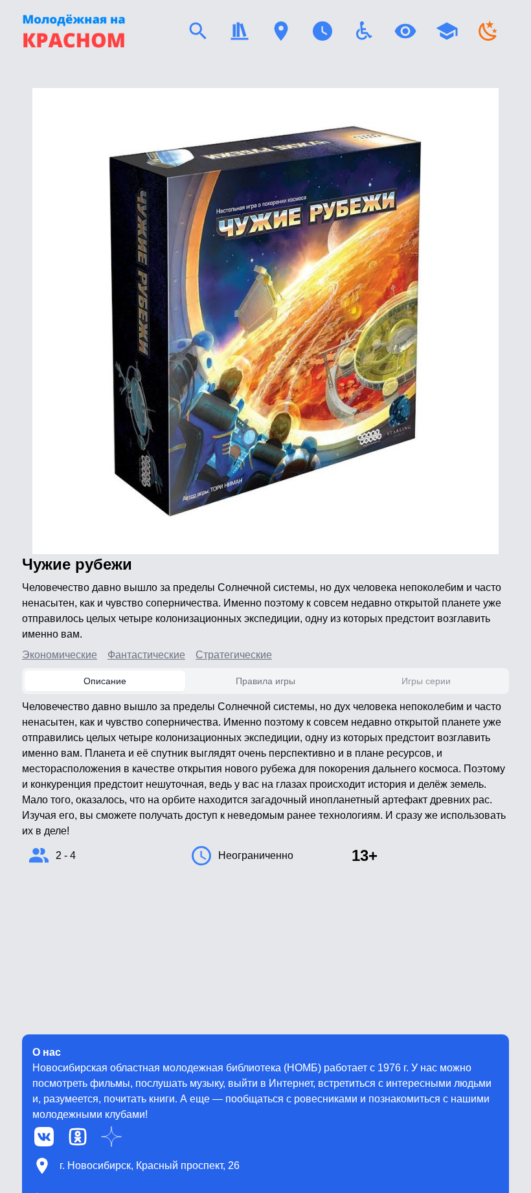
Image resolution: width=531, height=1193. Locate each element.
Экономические (59, 654)
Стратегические (234, 654)
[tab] (105, 681)
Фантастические (146, 654)
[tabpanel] (265, 783)
